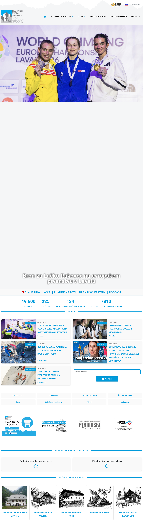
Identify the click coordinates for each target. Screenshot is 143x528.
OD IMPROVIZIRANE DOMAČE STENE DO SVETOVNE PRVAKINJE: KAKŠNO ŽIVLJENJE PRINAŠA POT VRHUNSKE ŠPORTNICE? (124, 354)
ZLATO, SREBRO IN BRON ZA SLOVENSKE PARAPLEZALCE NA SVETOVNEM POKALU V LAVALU (52, 328)
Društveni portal (98, 16)
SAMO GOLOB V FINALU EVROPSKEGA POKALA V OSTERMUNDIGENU (48, 375)
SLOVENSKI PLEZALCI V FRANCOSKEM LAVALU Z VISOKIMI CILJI (120, 328)
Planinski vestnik (92, 292)
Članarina (32, 292)
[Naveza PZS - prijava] (116, 4)
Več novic (108, 379)
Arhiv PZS (135, 16)
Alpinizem (125, 402)
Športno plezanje (125, 395)
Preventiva (53, 395)
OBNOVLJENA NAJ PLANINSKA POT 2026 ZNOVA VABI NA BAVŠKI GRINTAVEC (52, 350)
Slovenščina (134, 4)
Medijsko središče (118, 16)
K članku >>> (42, 336)
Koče (46, 292)
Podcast (115, 292)
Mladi (89, 402)
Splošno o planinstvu (53, 402)
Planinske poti (65, 292)
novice (71, 311)
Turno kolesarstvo (89, 395)
